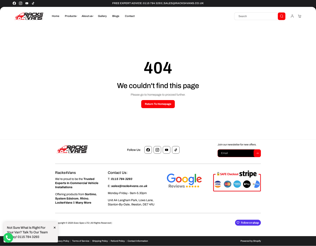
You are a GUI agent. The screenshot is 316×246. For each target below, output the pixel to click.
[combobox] (259, 16)
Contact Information (138, 241)
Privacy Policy (62, 241)
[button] (70, 16)
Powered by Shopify (250, 241)
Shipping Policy (100, 241)
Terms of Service (80, 241)
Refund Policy (118, 241)
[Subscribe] (257, 153)
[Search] (281, 16)
